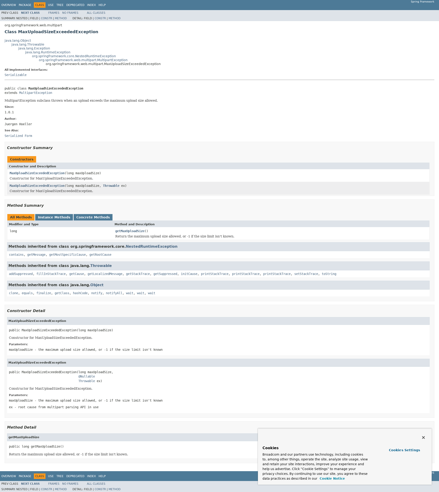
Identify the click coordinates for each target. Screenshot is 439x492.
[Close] (423, 437)
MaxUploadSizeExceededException (37, 173)
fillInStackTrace (51, 274)
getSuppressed (165, 274)
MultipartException (35, 93)
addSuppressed (21, 274)
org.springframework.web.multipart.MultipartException (83, 60)
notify (96, 293)
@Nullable (86, 376)
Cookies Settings (404, 450)
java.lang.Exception (34, 48)
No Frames (70, 12)
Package (25, 5)
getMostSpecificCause (67, 254)
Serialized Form (18, 136)
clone (13, 293)
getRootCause (100, 254)
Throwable (111, 186)
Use (51, 5)
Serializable (16, 75)
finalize (43, 293)
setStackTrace (306, 274)
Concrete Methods (93, 217)
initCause (189, 274)
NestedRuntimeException (151, 246)
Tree (60, 5)
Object (97, 285)
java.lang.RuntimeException (47, 52)
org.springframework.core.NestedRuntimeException (74, 56)
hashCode (80, 293)
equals (27, 293)
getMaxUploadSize (130, 231)
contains (16, 254)
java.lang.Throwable (27, 44)
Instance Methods (54, 217)
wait (129, 293)
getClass (62, 293)
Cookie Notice (332, 478)
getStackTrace (138, 274)
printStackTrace (214, 274)
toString (329, 274)
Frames (53, 12)
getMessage (36, 254)
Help (102, 5)
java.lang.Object (18, 40)
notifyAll (114, 293)
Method (61, 18)
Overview (8, 5)
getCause (76, 274)
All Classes (96, 12)
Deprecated (75, 5)
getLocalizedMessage (105, 274)
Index (91, 5)
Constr (46, 18)
